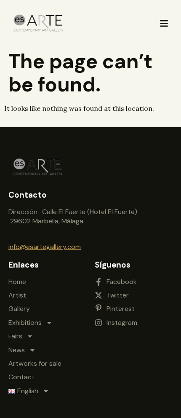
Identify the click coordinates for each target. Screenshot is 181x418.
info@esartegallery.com (44, 246)
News (16, 350)
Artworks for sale (34, 363)
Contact (21, 376)
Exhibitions (25, 322)
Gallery (19, 308)
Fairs (15, 336)
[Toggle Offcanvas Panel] (164, 23)
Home (17, 281)
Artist (17, 295)
